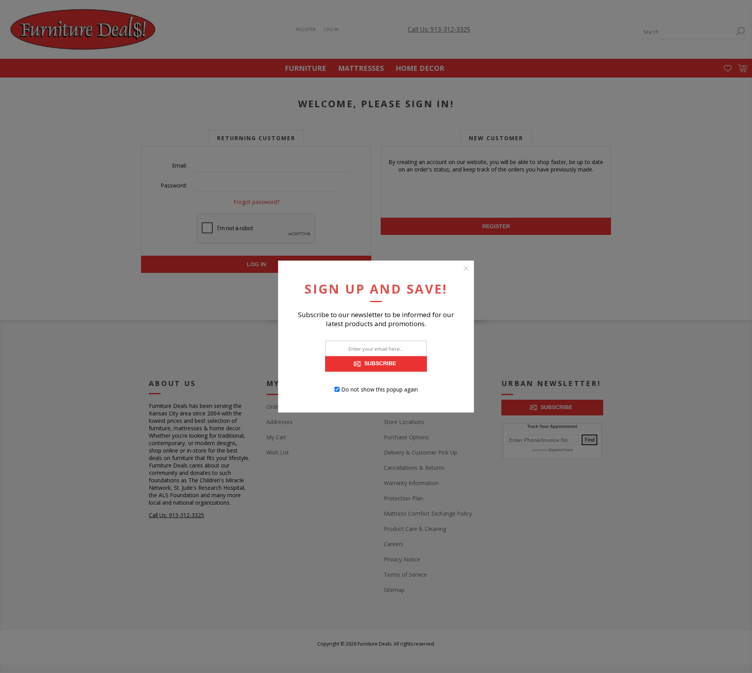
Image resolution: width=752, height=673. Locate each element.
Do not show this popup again (379, 389)
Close (466, 268)
